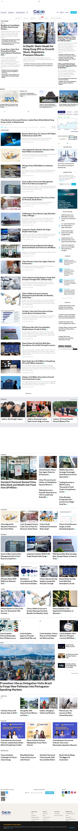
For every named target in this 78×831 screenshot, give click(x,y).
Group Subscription (35, 819)
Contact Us (45, 819)
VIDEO (2, 642)
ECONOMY (4, 509)
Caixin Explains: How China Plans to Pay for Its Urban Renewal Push (68, 105)
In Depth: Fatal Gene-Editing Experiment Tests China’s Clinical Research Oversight (67, 59)
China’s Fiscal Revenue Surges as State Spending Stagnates (67, 526)
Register (67, 12)
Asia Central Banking (56, 18)
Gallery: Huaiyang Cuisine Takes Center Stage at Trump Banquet (38, 421)
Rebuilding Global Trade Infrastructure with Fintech (28, 757)
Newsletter (11, 12)
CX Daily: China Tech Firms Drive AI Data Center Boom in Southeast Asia (37, 312)
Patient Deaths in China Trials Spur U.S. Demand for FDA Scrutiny (67, 39)
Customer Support (46, 817)
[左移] (1, 410)
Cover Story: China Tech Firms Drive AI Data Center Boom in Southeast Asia (11, 52)
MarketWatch (68, 817)
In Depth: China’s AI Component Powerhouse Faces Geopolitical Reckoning (10, 71)
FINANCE (3, 454)
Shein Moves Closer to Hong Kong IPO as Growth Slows (38, 65)
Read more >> (62, 180)
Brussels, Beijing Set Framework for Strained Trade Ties (68, 79)
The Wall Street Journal (70, 813)
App (32, 813)
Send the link (50, 792)
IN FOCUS (3, 399)
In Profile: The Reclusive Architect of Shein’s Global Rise (38, 64)
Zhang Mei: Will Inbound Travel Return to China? (28, 713)
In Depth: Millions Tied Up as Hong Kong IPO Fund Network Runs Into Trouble (9, 106)
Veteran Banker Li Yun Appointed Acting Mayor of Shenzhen (63, 611)
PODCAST (4, 721)
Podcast (26, 18)
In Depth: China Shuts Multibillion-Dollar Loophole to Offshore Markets (68, 83)
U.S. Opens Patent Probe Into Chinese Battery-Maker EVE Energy (68, 225)
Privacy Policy (57, 813)
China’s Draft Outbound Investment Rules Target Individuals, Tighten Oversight (48, 529)
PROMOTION (4, 750)
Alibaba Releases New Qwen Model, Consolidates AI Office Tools (11, 40)
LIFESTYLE (4, 696)
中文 (57, 12)
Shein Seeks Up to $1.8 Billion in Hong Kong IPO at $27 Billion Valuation (38, 362)
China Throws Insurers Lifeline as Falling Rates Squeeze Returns (48, 482)
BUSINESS (3, 534)
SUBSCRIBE (73, 12)
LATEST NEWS (5, 130)
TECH (2, 564)
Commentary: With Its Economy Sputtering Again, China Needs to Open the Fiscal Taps (69, 292)
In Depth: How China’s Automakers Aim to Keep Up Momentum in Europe (66, 338)
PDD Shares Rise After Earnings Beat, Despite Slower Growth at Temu (36, 328)
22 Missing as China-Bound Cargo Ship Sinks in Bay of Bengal (38, 215)
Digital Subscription (35, 817)
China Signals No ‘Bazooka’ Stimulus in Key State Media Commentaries (38, 151)
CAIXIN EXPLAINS (5, 619)
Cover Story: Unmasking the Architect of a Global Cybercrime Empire (28, 95)
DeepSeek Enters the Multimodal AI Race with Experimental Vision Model (68, 239)
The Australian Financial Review (70, 820)
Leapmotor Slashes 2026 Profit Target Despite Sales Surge (36, 231)
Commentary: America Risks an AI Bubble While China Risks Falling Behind (10, 76)
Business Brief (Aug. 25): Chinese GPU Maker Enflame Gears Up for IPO (39, 135)
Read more (28, 393)
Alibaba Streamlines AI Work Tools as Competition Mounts (11, 43)
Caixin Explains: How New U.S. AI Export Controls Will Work (68, 635)
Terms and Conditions (58, 815)
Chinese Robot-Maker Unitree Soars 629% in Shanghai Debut (67, 232)
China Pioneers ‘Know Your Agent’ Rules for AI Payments (38, 262)
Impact (46, 18)
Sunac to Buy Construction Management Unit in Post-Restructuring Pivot (37, 183)
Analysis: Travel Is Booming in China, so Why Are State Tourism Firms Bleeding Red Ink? (48, 106)
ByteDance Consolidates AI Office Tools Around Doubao (10, 27)
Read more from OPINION (67, 298)
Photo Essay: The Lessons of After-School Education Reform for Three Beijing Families (66, 715)
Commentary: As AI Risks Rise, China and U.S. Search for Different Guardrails (70, 282)
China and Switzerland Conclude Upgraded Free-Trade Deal (67, 66)
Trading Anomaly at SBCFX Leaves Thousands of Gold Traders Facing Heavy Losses (67, 487)
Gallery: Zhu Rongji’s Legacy (12, 419)
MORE (53, 127)
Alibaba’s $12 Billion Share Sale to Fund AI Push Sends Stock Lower (38, 378)
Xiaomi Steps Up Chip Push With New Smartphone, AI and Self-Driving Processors (38, 344)
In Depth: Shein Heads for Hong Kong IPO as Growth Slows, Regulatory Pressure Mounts (38, 50)
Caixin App (3, 12)
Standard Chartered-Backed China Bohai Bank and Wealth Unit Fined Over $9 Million (39, 247)
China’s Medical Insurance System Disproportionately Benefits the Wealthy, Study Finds (37, 295)
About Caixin (45, 813)
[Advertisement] (39, 440)
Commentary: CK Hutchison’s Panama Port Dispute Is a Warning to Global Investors (69, 272)
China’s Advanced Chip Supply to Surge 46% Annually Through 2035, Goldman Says (38, 278)
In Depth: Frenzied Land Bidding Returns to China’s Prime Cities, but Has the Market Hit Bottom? (67, 316)
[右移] (76, 410)
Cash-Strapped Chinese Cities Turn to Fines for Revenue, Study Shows (38, 199)
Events (40, 18)
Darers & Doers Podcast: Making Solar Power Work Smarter (37, 742)
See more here (73, 399)
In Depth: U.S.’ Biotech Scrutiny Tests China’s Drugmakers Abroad (67, 55)
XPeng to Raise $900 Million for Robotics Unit (37, 167)
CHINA (3, 589)
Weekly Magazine (20, 12)
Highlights (33, 18)
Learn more (10, 828)
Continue (71, 827)
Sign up (73, 184)
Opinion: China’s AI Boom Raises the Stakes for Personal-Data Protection (70, 262)
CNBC (67, 815)
